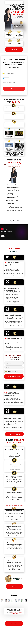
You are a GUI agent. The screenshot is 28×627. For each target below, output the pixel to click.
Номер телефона (6, 70)
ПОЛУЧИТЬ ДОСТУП (14, 586)
